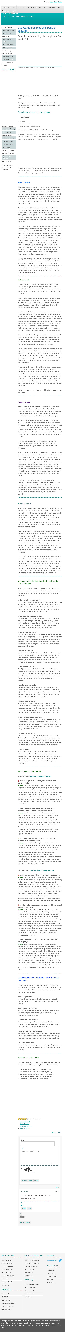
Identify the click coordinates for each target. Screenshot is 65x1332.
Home (4, 7)
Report (22, 1222)
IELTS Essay (5, 1279)
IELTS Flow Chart (7, 1269)
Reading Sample (7, 27)
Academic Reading (9, 30)
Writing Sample (6, 36)
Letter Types (28, 1297)
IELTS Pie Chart (6, 1272)
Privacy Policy (51, 1273)
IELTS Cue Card (25, 1121)
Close (28, 1222)
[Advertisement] (9, 97)
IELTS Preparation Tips (32, 1260)
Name (22, 1140)
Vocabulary (51, 7)
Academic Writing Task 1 (8, 40)
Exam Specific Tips (7, 1306)
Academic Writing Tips (31, 1266)
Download (42, 7)
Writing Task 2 (7, 48)
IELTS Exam (21, 7)
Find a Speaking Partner (8, 157)
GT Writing (6, 147)
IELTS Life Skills (30, 1294)
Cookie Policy (51, 1270)
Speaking (4, 65)
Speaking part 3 (8, 59)
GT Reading (7, 33)
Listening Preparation (8, 150)
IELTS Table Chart (7, 1266)
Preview (24, 1180)
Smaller (60, 2)
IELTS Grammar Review (32, 1284)
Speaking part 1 (8, 56)
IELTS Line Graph (7, 1263)
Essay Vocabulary (7, 165)
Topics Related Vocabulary (6, 168)
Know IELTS (5, 1294)
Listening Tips (29, 1272)
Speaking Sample (7, 53)
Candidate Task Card (26, 1126)
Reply (24, 1208)
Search (14, 11)
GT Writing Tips (29, 1269)
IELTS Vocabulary (30, 1287)
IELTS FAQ (11, 7)
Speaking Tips (29, 1275)
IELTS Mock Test (7, 161)
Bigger (51, 2)
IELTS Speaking (25, 1124)
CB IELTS (5, 1297)
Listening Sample (7, 51)
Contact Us (5, 11)
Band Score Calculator (8, 1303)
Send (30, 1180)
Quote (29, 1208)
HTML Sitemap (51, 1283)
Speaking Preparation (8, 153)
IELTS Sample (32, 7)
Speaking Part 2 (24, 1128)
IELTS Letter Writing (8, 1275)
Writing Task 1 (8, 141)
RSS (57, 1187)
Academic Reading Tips (32, 1263)
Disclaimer (50, 1279)
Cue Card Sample (7, 62)
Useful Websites (7, 1309)
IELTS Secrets (6, 1300)
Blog (58, 7)
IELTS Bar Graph (7, 1260)
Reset (55, 2)
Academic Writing (8, 138)
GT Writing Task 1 (8, 44)
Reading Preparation (8, 126)
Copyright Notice (52, 1276)
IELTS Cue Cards (30, 1290)
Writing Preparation (7, 135)
